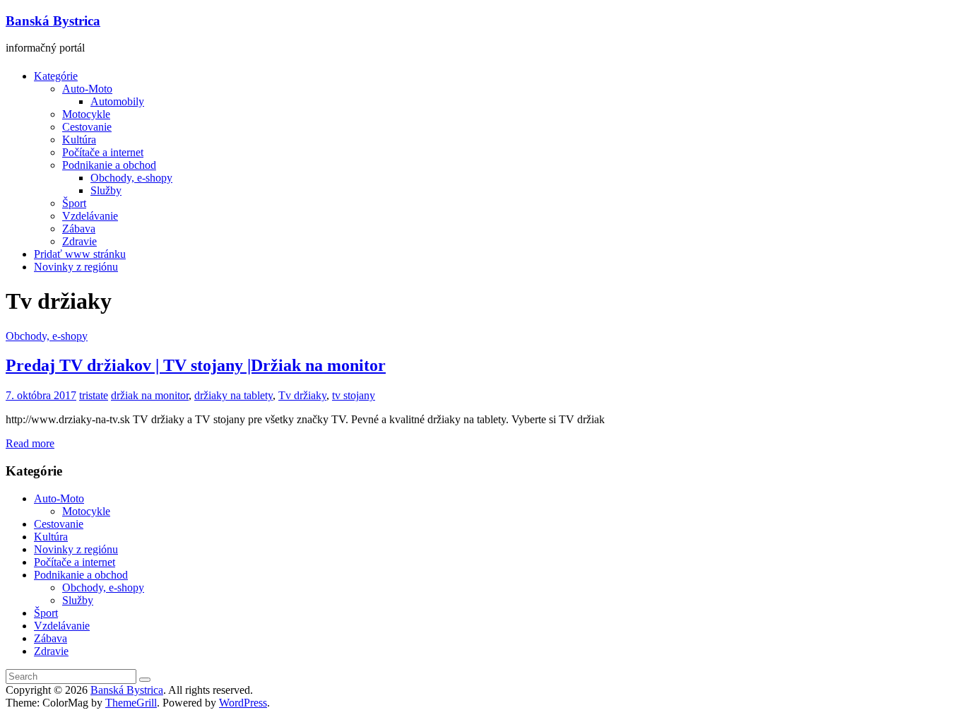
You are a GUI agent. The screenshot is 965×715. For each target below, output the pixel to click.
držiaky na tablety (233, 395)
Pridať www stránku (80, 254)
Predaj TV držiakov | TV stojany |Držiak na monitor (196, 365)
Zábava (78, 229)
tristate (93, 395)
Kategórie (56, 76)
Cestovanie (87, 127)
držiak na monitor (150, 395)
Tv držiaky (302, 395)
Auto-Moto (87, 89)
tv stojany (353, 395)
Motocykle (86, 114)
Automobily (117, 101)
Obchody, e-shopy (131, 178)
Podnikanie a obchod (109, 165)
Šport (74, 203)
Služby (106, 190)
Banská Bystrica (53, 20)
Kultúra (79, 140)
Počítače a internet (102, 152)
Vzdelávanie (90, 216)
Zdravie (79, 241)
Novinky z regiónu (76, 267)
